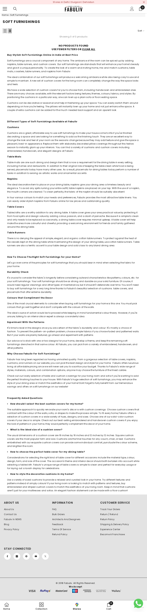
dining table (97, 241)
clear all (88, 49)
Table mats (13, 162)
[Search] (15, 9)
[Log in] (132, 9)
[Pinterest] (26, 556)
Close (144, 2)
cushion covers (48, 90)
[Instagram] (16, 556)
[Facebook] (7, 556)
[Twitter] (45, 556)
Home (5, 14)
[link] (109, 606)
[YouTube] (35, 556)
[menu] (5, 9)
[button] (5, 30)
